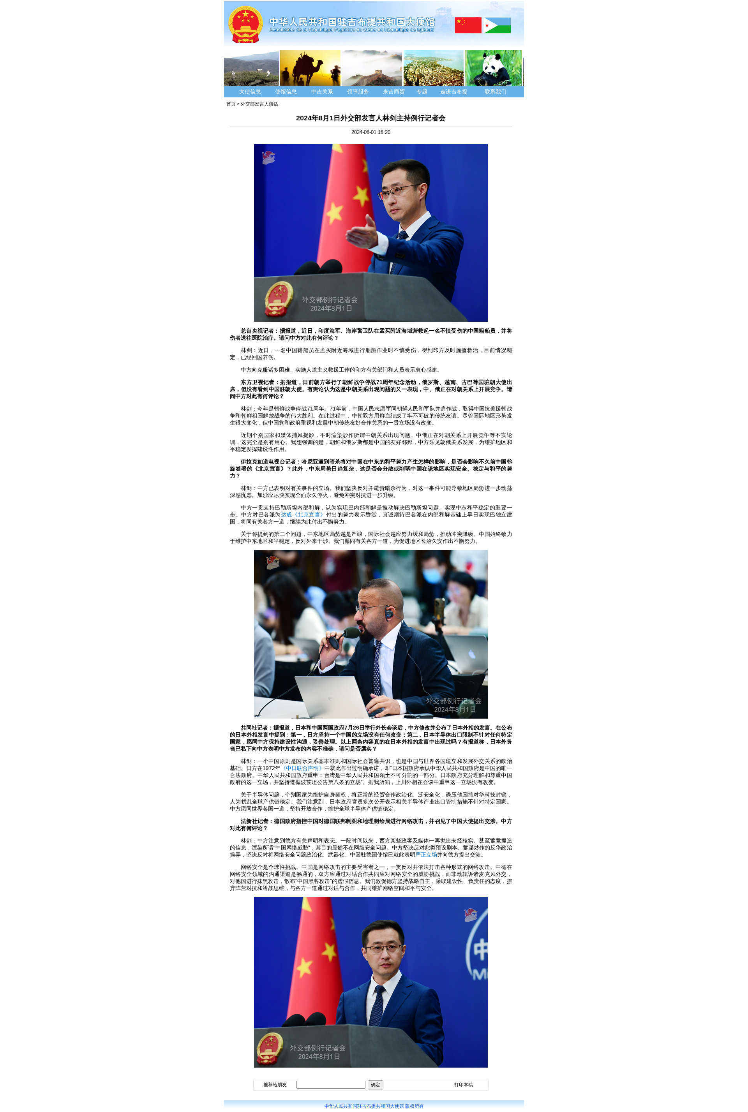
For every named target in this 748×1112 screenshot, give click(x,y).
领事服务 (358, 91)
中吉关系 (322, 91)
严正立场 (426, 854)
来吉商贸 (394, 91)
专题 (421, 91)
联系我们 (496, 91)
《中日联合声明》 (302, 768)
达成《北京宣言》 (303, 514)
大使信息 (250, 91)
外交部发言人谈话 (259, 104)
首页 (231, 104)
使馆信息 (286, 91)
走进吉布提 (454, 91)
